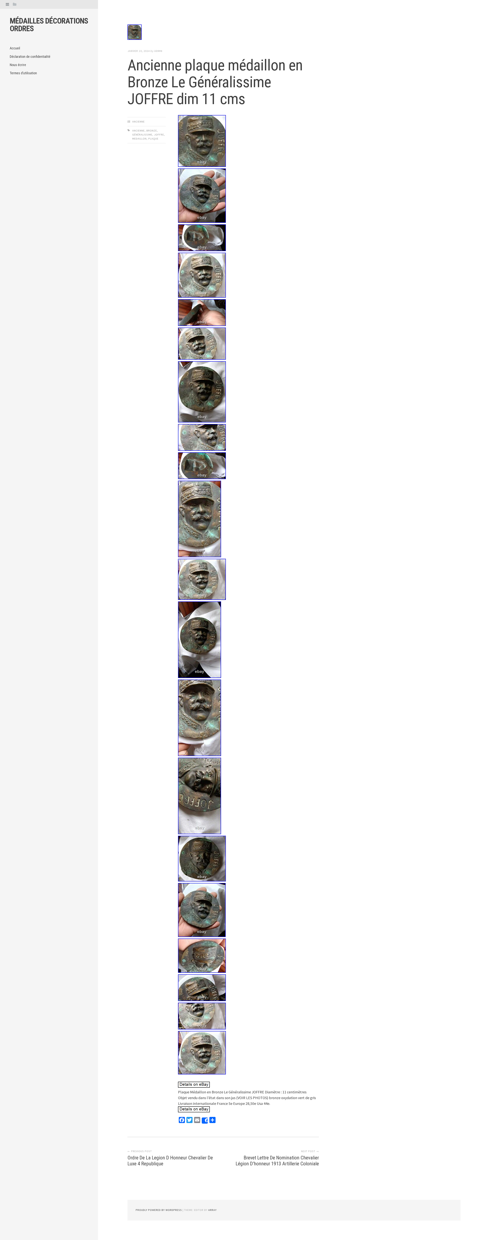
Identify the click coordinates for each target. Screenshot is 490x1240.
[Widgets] (14, 4)
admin (158, 51)
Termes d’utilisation (23, 73)
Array (212, 1210)
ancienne (138, 121)
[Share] (205, 1120)
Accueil (15, 48)
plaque (153, 138)
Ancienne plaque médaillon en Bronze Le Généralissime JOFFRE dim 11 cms (215, 82)
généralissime (142, 134)
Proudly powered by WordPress (159, 1210)
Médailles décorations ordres (49, 24)
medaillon (139, 138)
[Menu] (7, 4)
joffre (159, 134)
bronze (151, 130)
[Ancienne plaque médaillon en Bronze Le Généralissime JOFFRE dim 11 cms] (223, 33)
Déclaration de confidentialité (30, 57)
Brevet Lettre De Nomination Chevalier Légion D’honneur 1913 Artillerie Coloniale (277, 1160)
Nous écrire (18, 65)
